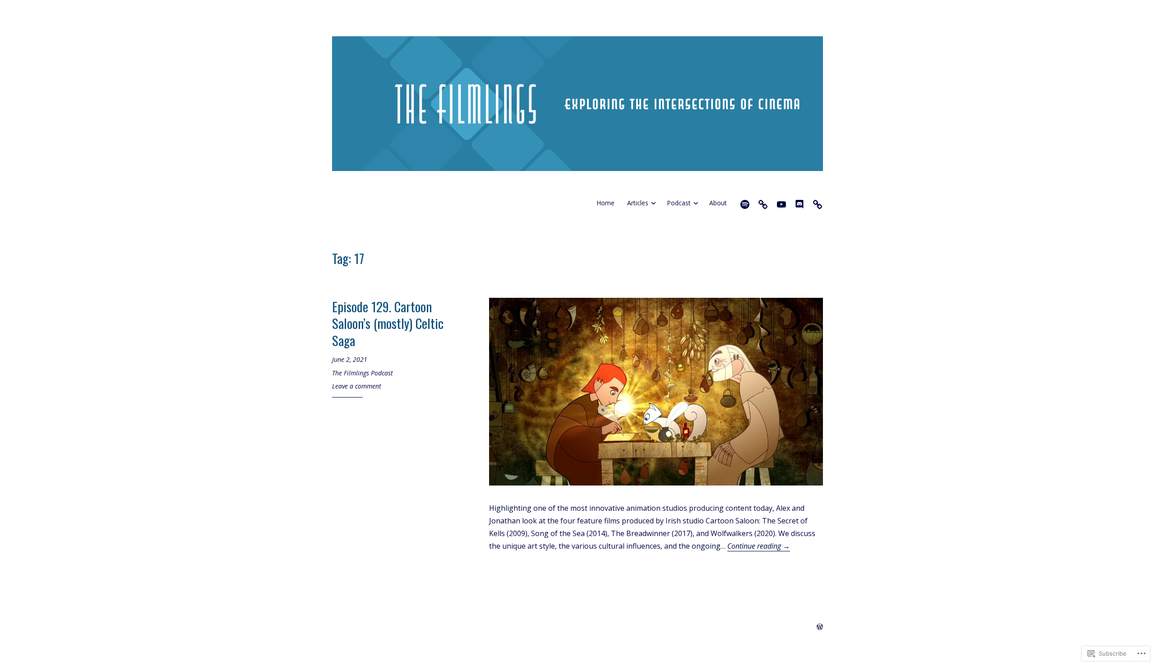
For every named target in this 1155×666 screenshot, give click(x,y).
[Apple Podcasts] (763, 202)
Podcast (679, 203)
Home (605, 203)
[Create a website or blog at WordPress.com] (820, 627)
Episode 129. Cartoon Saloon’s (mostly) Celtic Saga (388, 323)
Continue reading (758, 546)
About (718, 203)
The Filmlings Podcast (362, 373)
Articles (637, 203)
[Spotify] (744, 202)
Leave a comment (356, 386)
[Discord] (799, 202)
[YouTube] (781, 202)
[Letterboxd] (817, 202)
